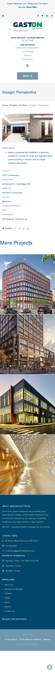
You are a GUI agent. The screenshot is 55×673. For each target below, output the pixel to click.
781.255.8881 (27, 40)
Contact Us (9, 610)
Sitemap (46, 639)
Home (5, 105)
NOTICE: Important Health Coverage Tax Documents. (26, 526)
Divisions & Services (13, 588)
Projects (13, 105)
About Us (8, 584)
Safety (7, 597)
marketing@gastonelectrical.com (20, 550)
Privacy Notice (11, 639)
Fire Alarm (27, 59)
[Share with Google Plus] (23, 228)
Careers (7, 606)
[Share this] (15, 228)
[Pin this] (28, 228)
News (7, 602)
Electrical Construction (27, 47)
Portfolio (23, 105)
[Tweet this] (19, 228)
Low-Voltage (27, 51)
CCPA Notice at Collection (30, 639)
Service (27, 55)
